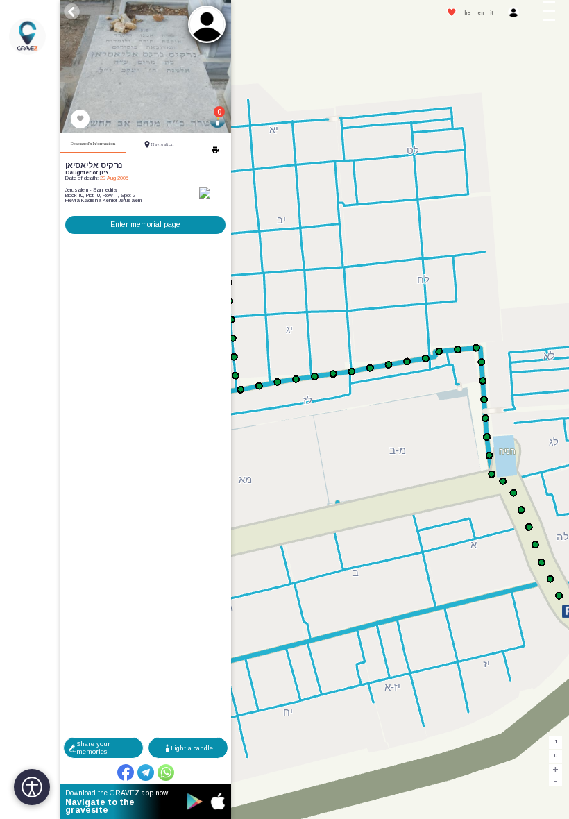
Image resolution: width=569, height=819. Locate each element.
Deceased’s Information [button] (93, 143)
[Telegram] (145, 772)
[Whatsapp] (166, 772)
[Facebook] (125, 772)
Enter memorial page (145, 224)
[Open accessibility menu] (32, 787)
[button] (553, 13)
